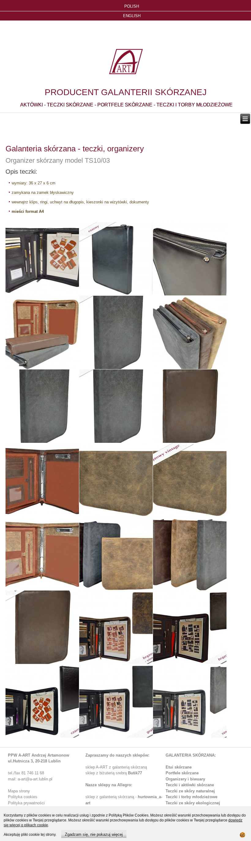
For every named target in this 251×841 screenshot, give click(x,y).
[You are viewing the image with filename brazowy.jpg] (190, 627)
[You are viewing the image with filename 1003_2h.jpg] (190, 553)
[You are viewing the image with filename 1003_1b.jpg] (190, 258)
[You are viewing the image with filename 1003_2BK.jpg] (116, 332)
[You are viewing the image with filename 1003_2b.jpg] (42, 406)
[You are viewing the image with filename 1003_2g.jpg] (116, 553)
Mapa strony (19, 791)
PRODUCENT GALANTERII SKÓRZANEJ (126, 92)
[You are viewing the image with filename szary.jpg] (190, 701)
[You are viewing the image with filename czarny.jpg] (42, 701)
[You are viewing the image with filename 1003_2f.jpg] (42, 553)
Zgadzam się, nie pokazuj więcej (94, 834)
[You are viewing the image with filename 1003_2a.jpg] (190, 332)
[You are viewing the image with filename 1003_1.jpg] (42, 258)
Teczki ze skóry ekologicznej (193, 803)
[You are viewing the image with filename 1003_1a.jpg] (116, 258)
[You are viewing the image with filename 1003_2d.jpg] (42, 480)
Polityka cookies (22, 797)
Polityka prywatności (26, 803)
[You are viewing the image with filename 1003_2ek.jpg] (190, 480)
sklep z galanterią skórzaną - (111, 797)
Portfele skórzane (182, 773)
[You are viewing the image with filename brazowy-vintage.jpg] (116, 627)
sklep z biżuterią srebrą (113, 773)
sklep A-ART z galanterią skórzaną (116, 767)
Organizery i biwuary (185, 779)
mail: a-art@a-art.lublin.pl (30, 779)
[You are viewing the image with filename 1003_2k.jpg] (42, 627)
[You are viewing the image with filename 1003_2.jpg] (42, 332)
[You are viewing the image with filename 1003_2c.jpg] (190, 406)
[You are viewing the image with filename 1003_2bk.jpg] (116, 406)
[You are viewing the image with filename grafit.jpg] (116, 701)
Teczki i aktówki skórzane (190, 785)
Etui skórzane (179, 767)
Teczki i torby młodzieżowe (191, 797)
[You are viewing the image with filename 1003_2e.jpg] (116, 480)
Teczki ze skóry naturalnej (190, 791)
